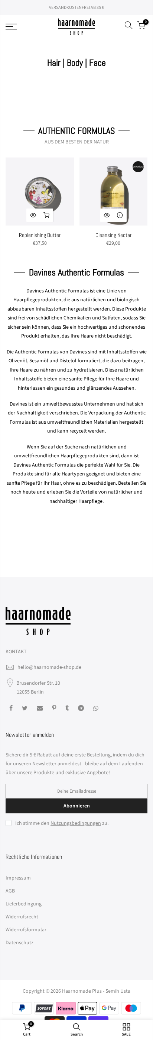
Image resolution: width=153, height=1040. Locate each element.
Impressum (18, 878)
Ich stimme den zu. (61, 823)
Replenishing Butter (40, 234)
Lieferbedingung (24, 904)
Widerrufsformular (26, 930)
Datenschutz (19, 942)
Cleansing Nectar (113, 234)
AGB (10, 891)
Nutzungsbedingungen (76, 823)
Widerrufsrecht (22, 917)
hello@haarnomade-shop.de (49, 667)
